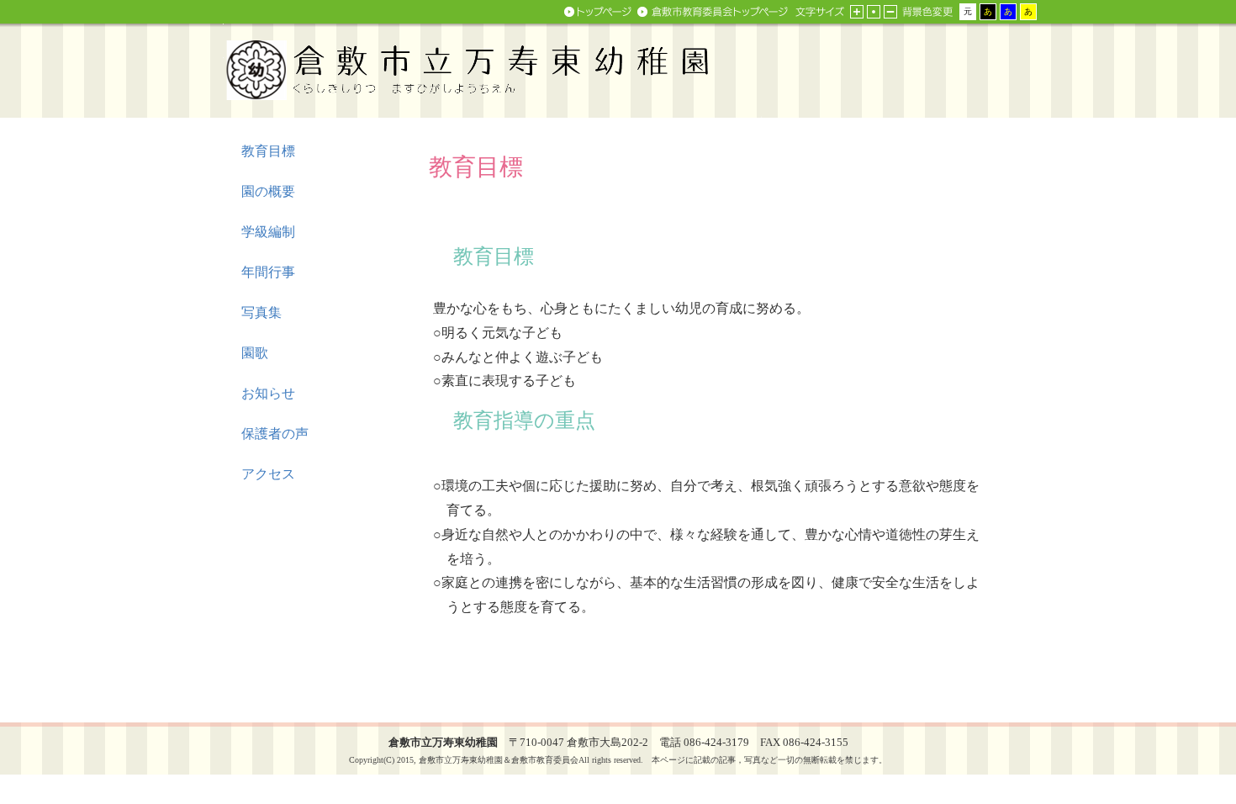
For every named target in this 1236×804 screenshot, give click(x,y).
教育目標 (268, 151)
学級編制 (268, 232)
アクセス (268, 474)
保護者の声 (275, 433)
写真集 (261, 312)
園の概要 (268, 191)
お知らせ (268, 393)
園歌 (254, 353)
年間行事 (268, 272)
